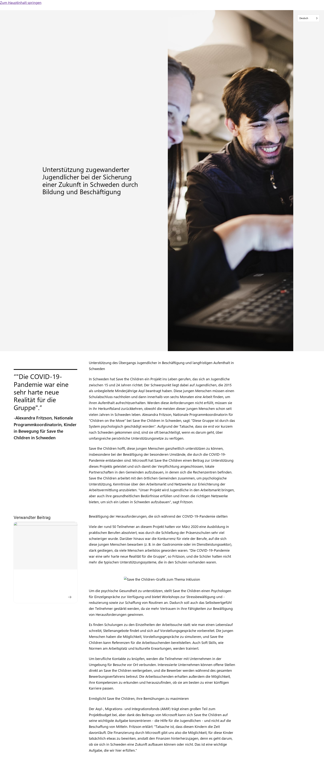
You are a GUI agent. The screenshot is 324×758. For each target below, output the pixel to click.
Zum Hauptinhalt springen (20, 2)
